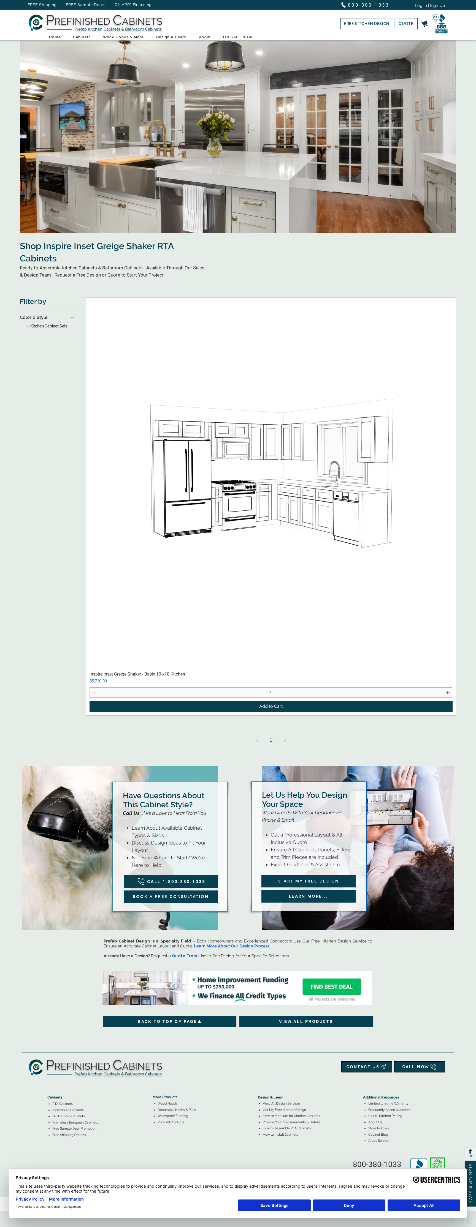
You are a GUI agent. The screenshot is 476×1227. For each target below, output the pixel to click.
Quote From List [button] (189, 955)
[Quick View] (271, 482)
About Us (375, 1122)
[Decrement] (93, 692)
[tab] (50, 1082)
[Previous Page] (256, 739)
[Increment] (448, 692)
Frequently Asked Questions (389, 1110)
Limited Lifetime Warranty (388, 1103)
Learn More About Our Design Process (231, 946)
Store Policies (378, 1128)
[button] (366, 23)
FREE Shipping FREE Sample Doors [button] (69, 4)
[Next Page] (285, 739)
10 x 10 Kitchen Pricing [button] (385, 1116)
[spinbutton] (271, 692)
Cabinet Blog (378, 1134)
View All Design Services (282, 1103)
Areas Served (378, 1141)
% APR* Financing (135, 4)
